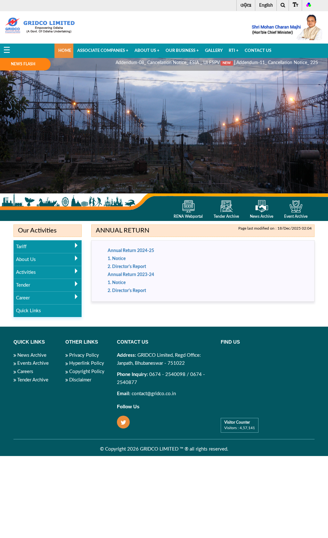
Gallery (214, 51)
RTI (234, 51)
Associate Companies (102, 51)
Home (64, 51)
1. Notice (117, 259)
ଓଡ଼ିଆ (246, 5)
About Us (147, 51)
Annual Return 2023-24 (131, 275)
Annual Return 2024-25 (131, 251)
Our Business (182, 51)
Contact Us (258, 51)
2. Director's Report (127, 267)
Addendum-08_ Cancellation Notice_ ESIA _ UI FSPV (153, 63)
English (266, 5)
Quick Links (28, 310)
